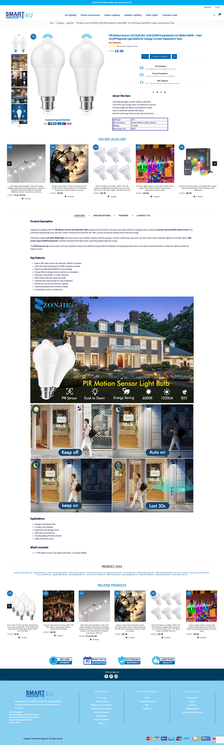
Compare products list (147, 701)
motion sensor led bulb (95, 574)
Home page (101, 698)
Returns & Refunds (101, 712)
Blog (147, 698)
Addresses (192, 705)
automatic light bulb (144, 573)
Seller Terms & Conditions (101, 709)
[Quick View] (21, 163)
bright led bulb (38, 573)
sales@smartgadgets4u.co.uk (20, 720)
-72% (181, 147)
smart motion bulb (178, 574)
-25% (138, 147)
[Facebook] (106, 676)
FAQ (147, 705)
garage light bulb (58, 574)
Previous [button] (19, 35)
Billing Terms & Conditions (101, 705)
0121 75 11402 (14, 722)
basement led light (145, 574)
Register (207, 7)
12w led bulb (127, 573)
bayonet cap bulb (162, 574)
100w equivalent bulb (163, 573)
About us (101, 723)
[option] (19, 45)
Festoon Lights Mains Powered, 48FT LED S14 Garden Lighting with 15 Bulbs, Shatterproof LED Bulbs (58, 627)
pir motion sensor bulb (111, 573)
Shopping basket (192, 709)
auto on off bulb (42, 574)
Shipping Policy (101, 701)
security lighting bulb (75, 574)
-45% (10, 147)
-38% (45, 593)
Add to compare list (174, 56)
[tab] (79, 215)
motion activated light (21, 573)
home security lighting (56, 573)
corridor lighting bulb (128, 574)
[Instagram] (116, 676)
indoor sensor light (75, 573)
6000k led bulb (112, 574)
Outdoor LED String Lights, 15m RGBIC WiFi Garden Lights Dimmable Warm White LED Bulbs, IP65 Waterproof (155, 188)
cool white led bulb (93, 573)
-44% (81, 593)
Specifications (101, 215)
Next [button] (19, 126)
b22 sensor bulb (180, 573)
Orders (192, 701)
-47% (33, 36)
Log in (217, 7)
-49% (95, 147)
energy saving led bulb (197, 573)
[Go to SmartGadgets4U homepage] (39, 696)
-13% (52, 147)
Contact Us (143, 215)
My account (192, 698)
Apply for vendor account (192, 712)
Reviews (123, 215)
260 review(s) (121, 46)
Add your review (132, 46)
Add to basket (31, 163)
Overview (79, 215)
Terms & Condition (101, 719)
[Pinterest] (111, 676)
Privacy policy (101, 716)
